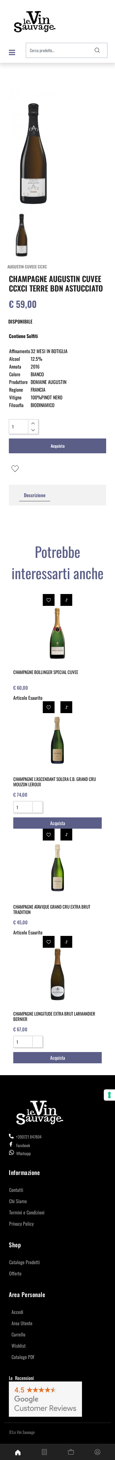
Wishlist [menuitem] (19, 1345)
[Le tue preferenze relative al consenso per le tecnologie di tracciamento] (109, 1095)
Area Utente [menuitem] (22, 1323)
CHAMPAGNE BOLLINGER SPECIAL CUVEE (45, 672)
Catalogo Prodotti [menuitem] (24, 1262)
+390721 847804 (28, 1137)
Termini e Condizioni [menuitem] (27, 1212)
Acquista (58, 446)
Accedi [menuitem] (17, 1311)
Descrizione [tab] (34, 495)
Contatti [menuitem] (16, 1189)
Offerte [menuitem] (15, 1273)
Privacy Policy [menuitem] (21, 1223)
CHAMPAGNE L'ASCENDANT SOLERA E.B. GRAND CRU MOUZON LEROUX (54, 781)
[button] (97, 50)
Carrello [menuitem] (18, 1334)
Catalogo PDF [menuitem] (23, 1356)
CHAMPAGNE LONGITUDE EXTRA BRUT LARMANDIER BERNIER (54, 1016)
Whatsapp (23, 1153)
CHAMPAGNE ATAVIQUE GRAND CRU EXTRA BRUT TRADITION (51, 909)
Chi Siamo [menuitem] (18, 1201)
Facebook (23, 1145)
